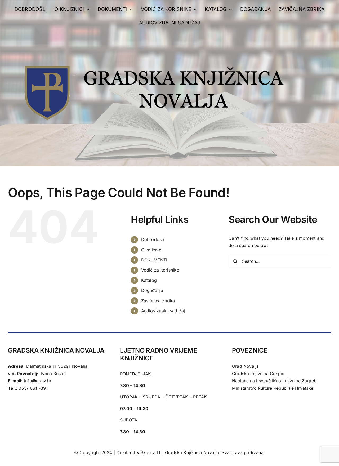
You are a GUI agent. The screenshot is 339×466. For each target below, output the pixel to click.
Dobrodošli (152, 239)
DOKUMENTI (154, 260)
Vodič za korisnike (160, 270)
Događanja (152, 290)
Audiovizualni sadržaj (163, 310)
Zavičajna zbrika (158, 300)
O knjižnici (152, 249)
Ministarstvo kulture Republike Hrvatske (272, 388)
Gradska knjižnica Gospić (258, 373)
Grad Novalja (245, 366)
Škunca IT (151, 452)
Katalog (149, 280)
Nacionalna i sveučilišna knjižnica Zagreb (274, 380)
